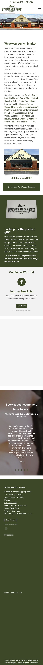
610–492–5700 (10, 503)
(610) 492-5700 (26, 2)
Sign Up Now (21, 306)
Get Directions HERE (21, 178)
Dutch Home (29, 122)
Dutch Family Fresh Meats (24, 101)
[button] (15, 470)
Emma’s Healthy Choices (15, 104)
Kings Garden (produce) (27, 110)
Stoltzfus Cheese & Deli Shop (24, 119)
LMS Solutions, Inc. (32, 662)
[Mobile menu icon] (39, 8)
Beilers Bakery (31, 95)
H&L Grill (27, 107)
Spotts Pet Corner (12, 122)
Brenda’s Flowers (11, 98)
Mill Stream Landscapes (14, 113)
